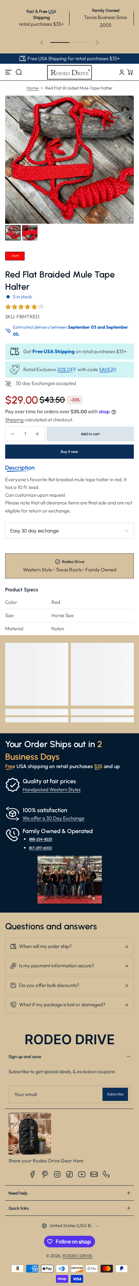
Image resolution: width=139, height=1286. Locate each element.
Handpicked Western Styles (51, 789)
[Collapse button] (69, 946)
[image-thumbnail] (13, 232)
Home (32, 88)
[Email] (94, 1174)
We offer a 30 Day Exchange (53, 818)
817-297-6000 (40, 848)
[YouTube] (82, 1174)
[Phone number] (106, 1174)
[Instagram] (57, 1174)
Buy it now (69, 451)
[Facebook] (33, 1174)
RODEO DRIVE (77, 1256)
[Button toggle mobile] (9, 72)
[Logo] (69, 72)
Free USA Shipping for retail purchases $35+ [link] (73, 58)
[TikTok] (69, 1174)
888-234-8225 (40, 839)
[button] (18, 72)
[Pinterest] (45, 1174)
